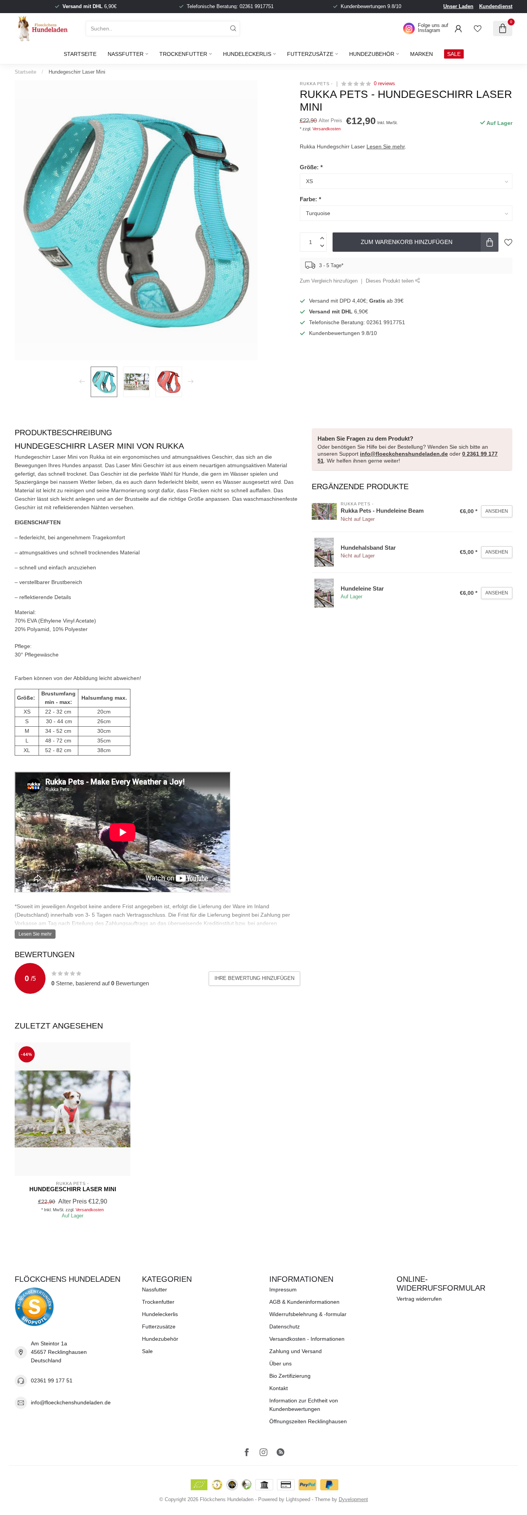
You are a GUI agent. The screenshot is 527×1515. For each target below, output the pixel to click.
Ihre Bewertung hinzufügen (254, 978)
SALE (454, 54)
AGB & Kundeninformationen (304, 1302)
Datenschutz (284, 1326)
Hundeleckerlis (247, 54)
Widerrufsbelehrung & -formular (307, 1314)
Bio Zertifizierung (290, 1376)
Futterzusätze (310, 54)
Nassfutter (126, 54)
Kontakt (278, 1388)
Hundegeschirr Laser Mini (77, 72)
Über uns (280, 1363)
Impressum (283, 1289)
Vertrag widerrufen (419, 1299)
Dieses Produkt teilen (390, 281)
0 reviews (384, 83)
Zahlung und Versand (295, 1351)
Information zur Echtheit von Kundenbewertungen (303, 1404)
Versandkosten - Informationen (307, 1339)
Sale (147, 1351)
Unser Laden (458, 6)
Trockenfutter (183, 54)
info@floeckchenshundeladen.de (404, 454)
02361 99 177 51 (52, 1380)
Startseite (80, 54)
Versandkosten (326, 128)
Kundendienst (495, 6)
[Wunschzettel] (477, 28)
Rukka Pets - (316, 84)
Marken (421, 54)
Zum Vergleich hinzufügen (329, 281)
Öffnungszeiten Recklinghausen (308, 1421)
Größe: (311, 167)
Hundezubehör (371, 54)
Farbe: (310, 199)
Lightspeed (298, 1499)
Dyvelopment (353, 1499)
